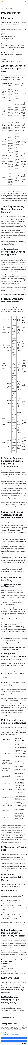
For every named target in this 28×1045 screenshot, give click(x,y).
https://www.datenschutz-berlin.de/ (16, 973)
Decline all (14, 1040)
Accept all (14, 1038)
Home (2, 8)
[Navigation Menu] (25, 1)
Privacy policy (15, 1034)
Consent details (4, 1034)
